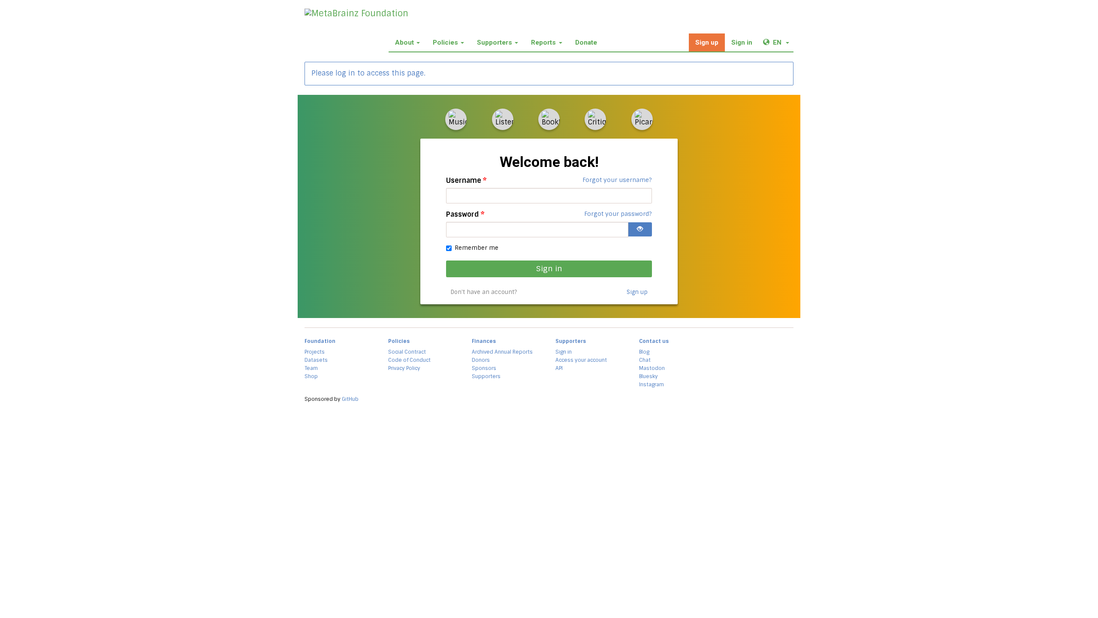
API (559, 368)
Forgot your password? (618, 214)
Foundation (320, 341)
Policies (445, 42)
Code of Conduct (409, 360)
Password (465, 214)
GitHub (350, 399)
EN (782, 42)
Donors (481, 360)
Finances (484, 341)
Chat (645, 360)
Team (311, 368)
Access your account (581, 360)
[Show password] (640, 229)
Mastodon (652, 368)
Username (466, 180)
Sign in (741, 42)
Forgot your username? (617, 180)
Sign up (706, 42)
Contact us (654, 341)
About (404, 42)
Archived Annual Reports (502, 351)
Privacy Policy (404, 368)
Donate (586, 42)
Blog (644, 351)
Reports (543, 42)
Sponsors (484, 368)
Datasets (316, 360)
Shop (311, 376)
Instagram (651, 384)
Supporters (494, 42)
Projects (315, 351)
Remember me (476, 247)
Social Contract (407, 351)
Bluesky (648, 376)
